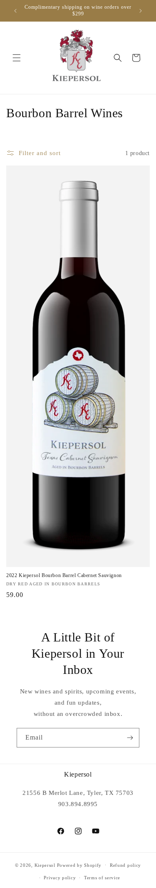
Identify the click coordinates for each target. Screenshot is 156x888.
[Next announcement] (140, 11)
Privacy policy (60, 877)
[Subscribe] (130, 737)
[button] (16, 58)
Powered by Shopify (79, 864)
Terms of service (102, 877)
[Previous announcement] (15, 11)
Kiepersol (45, 864)
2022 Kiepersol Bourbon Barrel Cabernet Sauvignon (64, 575)
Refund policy (125, 865)
